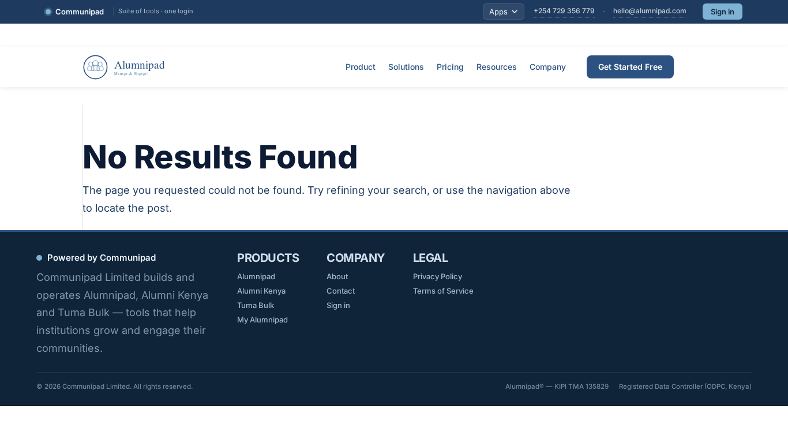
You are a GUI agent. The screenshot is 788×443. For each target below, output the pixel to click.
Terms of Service (443, 290)
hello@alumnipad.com (649, 10)
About (337, 276)
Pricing (450, 67)
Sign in (722, 11)
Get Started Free (630, 67)
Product (361, 67)
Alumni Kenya (261, 290)
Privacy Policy (437, 276)
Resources (496, 67)
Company (548, 67)
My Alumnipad (262, 319)
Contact (341, 290)
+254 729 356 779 (564, 10)
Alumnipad (256, 276)
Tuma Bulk (255, 305)
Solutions (406, 67)
